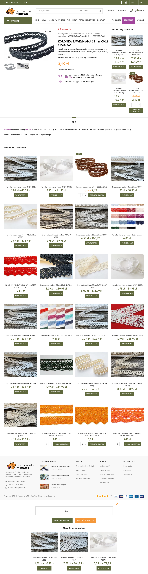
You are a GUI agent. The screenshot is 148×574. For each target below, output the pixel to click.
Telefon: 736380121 (15, 484)
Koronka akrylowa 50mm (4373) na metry (127, 235)
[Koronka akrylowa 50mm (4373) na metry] (127, 216)
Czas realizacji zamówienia (85, 466)
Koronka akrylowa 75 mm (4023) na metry (56, 335)
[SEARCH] (100, 11)
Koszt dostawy (81, 470)
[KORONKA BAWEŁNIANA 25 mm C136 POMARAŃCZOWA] (56, 414)
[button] (136, 110)
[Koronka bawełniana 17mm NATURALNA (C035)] (127, 364)
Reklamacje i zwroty (83, 478)
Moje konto (127, 466)
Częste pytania (105, 470)
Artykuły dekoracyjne (58, 485)
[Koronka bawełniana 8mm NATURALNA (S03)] (56, 216)
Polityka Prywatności (107, 474)
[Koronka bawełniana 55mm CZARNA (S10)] (56, 266)
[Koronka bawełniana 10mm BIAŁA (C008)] (127, 266)
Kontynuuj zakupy (62, 520)
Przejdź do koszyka (85, 520)
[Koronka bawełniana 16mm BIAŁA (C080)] (91, 216)
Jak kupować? (105, 466)
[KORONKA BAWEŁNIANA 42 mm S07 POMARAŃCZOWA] (127, 414)
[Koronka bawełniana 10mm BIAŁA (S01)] (118, 40)
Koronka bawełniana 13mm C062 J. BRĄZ (136, 90)
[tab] (74, 121)
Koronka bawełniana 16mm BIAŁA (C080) (91, 235)
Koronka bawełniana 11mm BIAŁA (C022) (91, 335)
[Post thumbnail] (44, 468)
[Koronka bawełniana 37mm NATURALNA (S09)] (91, 266)
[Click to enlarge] (9, 57)
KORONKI (89, 34)
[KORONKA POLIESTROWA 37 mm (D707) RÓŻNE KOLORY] (20, 266)
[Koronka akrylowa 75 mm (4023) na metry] (56, 316)
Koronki (7, 129)
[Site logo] (19, 11)
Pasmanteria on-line (77, 34)
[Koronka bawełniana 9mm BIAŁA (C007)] (127, 168)
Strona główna (63, 34)
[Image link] (20, 465)
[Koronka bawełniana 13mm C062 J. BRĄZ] (136, 78)
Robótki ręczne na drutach (60, 466)
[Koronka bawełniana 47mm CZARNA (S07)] (56, 364)
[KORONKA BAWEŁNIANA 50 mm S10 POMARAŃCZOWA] (91, 414)
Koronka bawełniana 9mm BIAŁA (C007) (127, 187)
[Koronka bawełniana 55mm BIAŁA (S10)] (136, 40)
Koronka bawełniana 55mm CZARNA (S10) (56, 285)
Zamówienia (127, 474)
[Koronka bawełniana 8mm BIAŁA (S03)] (20, 316)
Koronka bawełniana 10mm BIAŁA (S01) (119, 52)
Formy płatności (81, 474)
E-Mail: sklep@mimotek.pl (17, 488)
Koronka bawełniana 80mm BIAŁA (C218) (127, 335)
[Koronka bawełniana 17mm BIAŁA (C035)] (20, 364)
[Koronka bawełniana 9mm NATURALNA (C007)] (20, 216)
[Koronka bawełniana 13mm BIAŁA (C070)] (118, 78)
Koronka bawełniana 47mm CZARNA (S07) (56, 383)
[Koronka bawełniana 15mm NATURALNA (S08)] (91, 364)
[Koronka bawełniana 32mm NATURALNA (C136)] (20, 414)
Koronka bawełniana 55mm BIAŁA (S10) (136, 52)
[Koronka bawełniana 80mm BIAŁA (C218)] (127, 316)
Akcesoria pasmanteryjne (60, 475)
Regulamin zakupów (107, 478)
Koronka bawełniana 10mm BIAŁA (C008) (127, 285)
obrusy (28, 129)
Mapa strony (104, 482)
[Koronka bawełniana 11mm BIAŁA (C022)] (91, 316)
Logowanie (127, 470)
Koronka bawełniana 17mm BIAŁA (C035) (20, 383)
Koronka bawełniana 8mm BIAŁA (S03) (20, 335)
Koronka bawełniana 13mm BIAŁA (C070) (119, 90)
